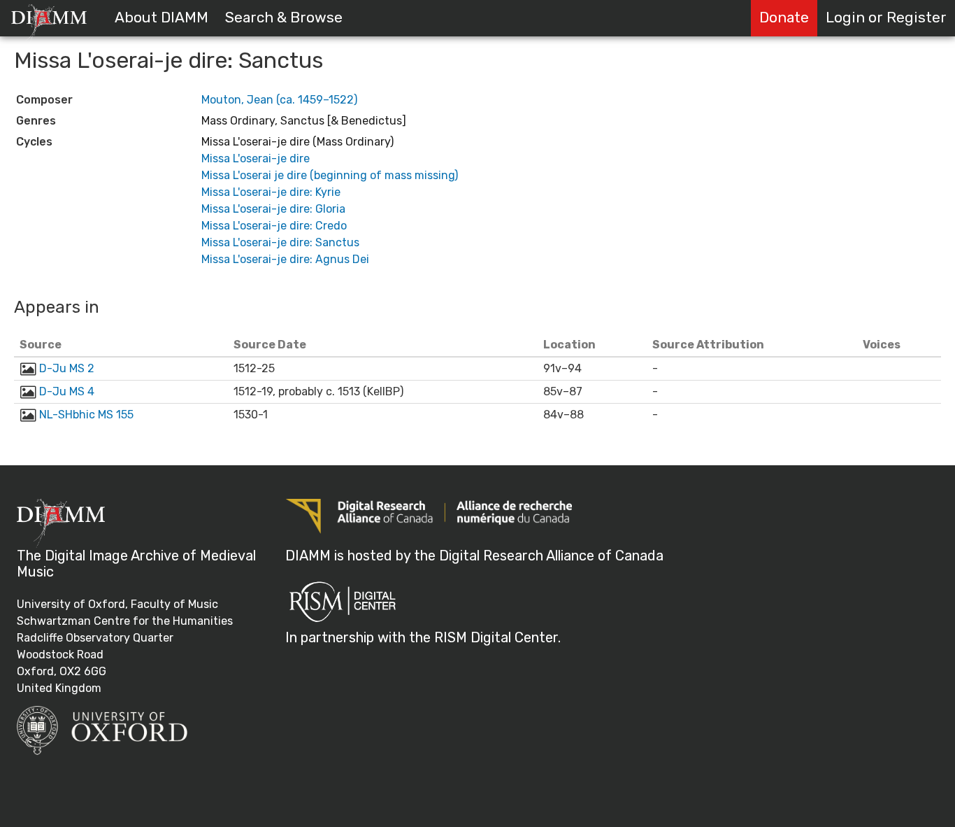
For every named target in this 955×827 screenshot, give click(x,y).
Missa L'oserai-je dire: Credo (274, 225)
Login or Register (886, 17)
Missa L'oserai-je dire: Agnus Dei (285, 259)
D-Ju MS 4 (66, 391)
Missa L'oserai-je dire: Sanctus (280, 242)
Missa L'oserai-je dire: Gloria (273, 208)
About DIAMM (161, 17)
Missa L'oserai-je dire (255, 158)
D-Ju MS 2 (66, 368)
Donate (784, 17)
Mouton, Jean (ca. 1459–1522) (279, 99)
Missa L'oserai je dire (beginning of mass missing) (329, 175)
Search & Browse (284, 17)
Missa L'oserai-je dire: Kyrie (270, 192)
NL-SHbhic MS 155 (86, 414)
